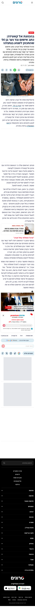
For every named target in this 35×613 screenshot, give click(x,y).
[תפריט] (32, 2)
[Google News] (19, 353)
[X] (10, 70)
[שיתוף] (2, 70)
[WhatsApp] (14, 70)
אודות (14, 600)
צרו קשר (20, 597)
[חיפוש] (2, 2)
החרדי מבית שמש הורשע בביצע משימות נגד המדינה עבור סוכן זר (14, 229)
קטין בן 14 (17, 105)
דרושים (17, 474)
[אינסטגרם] (11, 353)
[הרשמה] (4, 325)
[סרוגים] (17, 578)
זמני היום (14, 597)
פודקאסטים (17, 481)
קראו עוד (8, 307)
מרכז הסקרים (17, 471)
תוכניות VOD (17, 478)
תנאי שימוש (6, 597)
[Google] (18, 70)
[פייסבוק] (2, 353)
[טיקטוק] (15, 353)
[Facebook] (6, 70)
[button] (32, 291)
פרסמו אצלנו (28, 597)
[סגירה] (3, 315)
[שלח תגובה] (3, 346)
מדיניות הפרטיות (22, 600)
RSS (9, 600)
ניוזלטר (17, 484)
